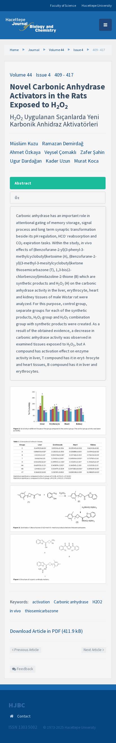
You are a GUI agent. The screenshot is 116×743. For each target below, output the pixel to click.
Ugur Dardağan (26, 161)
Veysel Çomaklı (60, 152)
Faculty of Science (63, 5)
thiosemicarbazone (41, 610)
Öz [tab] (17, 197)
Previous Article (26, 649)
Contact (23, 716)
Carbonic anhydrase (71, 601)
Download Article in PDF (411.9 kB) (46, 631)
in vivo (15, 610)
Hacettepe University (97, 5)
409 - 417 (99, 50)
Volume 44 (56, 50)
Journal (33, 50)
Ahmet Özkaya (25, 152)
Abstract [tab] (23, 183)
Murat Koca (86, 161)
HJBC (16, 705)
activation (41, 601)
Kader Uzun (58, 161)
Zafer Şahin (92, 152)
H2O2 (97, 601)
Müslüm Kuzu (24, 143)
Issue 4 (78, 50)
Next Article (93, 649)
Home (14, 50)
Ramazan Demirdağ (62, 143)
